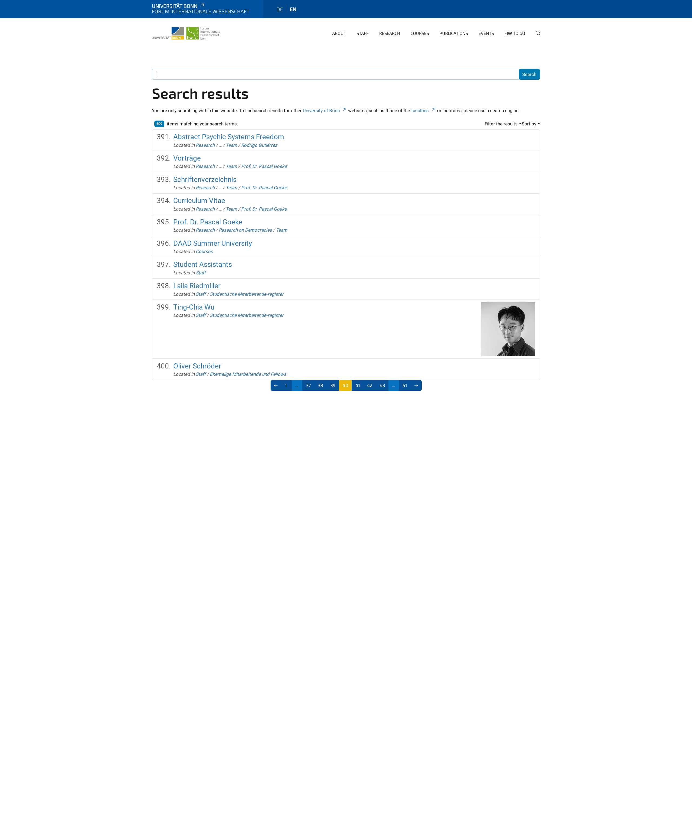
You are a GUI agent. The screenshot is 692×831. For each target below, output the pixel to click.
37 (308, 385)
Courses (420, 33)
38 (320, 385)
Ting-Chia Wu (193, 307)
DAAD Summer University (212, 243)
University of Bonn (321, 110)
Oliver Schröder (197, 366)
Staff (363, 33)
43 (382, 385)
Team (231, 145)
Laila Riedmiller (197, 286)
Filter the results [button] (501, 124)
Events (486, 33)
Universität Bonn (174, 6)
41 (357, 385)
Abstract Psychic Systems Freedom (228, 137)
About (339, 33)
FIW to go (514, 33)
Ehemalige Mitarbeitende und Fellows (248, 374)
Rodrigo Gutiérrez (259, 145)
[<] (276, 385)
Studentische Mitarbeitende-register (247, 294)
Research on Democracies (245, 230)
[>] (416, 385)
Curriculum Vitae (199, 201)
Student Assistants (202, 264)
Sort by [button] (529, 124)
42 (369, 385)
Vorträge (187, 158)
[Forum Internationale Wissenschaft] (186, 32)
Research (389, 33)
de (280, 9)
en (293, 9)
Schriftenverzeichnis (205, 179)
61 (404, 385)
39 (332, 385)
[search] (535, 36)
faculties (420, 110)
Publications (454, 33)
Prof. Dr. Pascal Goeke (264, 166)
